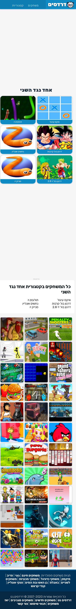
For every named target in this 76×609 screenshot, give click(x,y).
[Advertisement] (38, 47)
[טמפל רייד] (12, 547)
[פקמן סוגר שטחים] (36, 381)
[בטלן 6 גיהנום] (12, 420)
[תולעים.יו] (18, 108)
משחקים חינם (31, 575)
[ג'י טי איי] (60, 381)
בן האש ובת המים (36, 582)
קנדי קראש (38, 586)
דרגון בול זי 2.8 (55, 181)
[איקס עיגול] (54, 108)
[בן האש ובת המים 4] (36, 400)
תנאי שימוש (38, 603)
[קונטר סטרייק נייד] (36, 526)
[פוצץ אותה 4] (36, 441)
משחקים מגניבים (22, 600)
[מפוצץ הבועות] (12, 381)
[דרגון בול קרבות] (54, 137)
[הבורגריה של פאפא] (36, 465)
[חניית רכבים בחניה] (36, 339)
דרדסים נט (64, 600)
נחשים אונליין (18, 151)
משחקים (33, 5)
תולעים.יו (18, 121)
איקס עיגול (55, 121)
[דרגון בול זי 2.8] (54, 167)
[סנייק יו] (18, 167)
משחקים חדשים (45, 600)
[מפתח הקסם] (12, 441)
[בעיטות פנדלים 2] (60, 339)
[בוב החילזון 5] (12, 484)
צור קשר (22, 603)
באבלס (54, 582)
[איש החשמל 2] (12, 361)
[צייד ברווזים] (36, 547)
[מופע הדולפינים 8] (36, 484)
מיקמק (65, 579)
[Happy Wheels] (36, 361)
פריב (10, 575)
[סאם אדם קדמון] (12, 339)
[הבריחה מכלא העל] (12, 526)
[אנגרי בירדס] (60, 441)
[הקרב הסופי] (12, 465)
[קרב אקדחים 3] (60, 420)
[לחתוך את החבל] (60, 547)
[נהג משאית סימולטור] (36, 420)
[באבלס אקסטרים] (12, 566)
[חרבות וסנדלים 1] (60, 484)
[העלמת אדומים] (60, 502)
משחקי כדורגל (50, 579)
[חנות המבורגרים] (12, 400)
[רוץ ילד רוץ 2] (60, 526)
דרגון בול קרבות (54, 151)
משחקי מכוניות (29, 579)
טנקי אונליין (15, 582)
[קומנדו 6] (36, 502)
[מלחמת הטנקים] (60, 361)
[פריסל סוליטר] (60, 465)
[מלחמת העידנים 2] (60, 400)
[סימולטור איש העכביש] (60, 566)
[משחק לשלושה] (12, 502)
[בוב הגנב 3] (36, 566)
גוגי (17, 575)
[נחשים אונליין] (18, 137)
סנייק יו (18, 181)
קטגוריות (18, 5)
